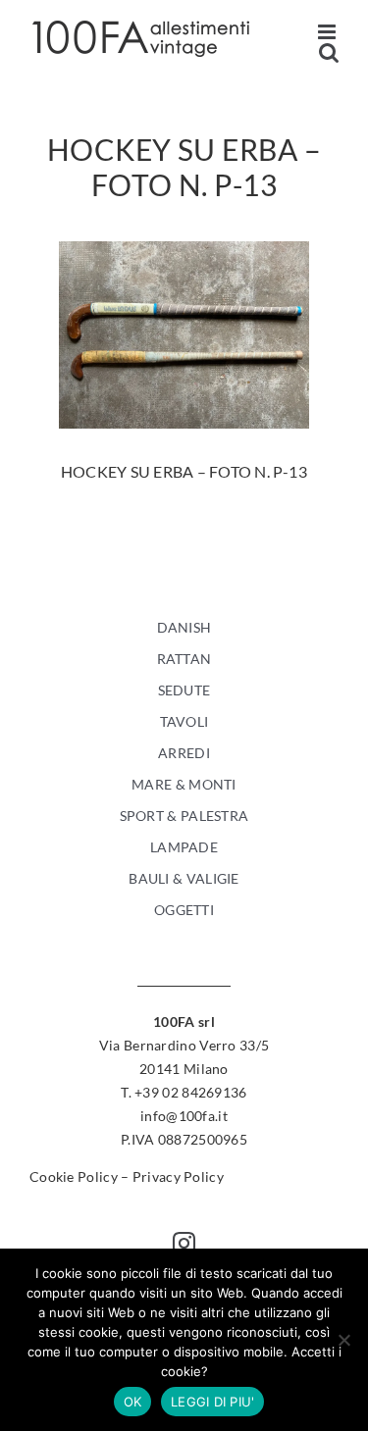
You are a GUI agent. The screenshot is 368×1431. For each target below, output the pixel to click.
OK (133, 1401)
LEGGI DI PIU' (212, 1401)
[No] (343, 1340)
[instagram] (184, 1243)
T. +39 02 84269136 (183, 1092)
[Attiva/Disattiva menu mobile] (328, 32)
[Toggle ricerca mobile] (329, 52)
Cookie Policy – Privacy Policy (126, 1176)
